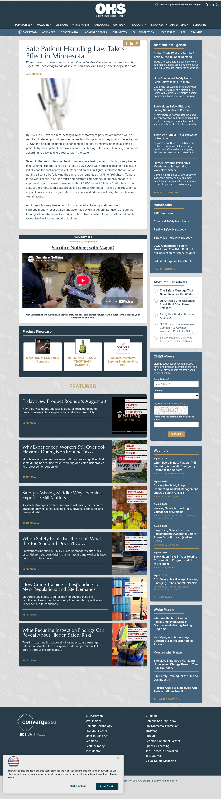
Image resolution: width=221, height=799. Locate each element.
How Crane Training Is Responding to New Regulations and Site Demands (60, 586)
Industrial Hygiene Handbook (173, 261)
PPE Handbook (163, 213)
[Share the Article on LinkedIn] (131, 43)
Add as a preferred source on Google (180, 4)
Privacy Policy (178, 403)
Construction (70, 32)
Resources (157, 24)
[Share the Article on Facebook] (126, 43)
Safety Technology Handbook (173, 237)
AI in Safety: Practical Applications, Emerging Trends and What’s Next (176, 581)
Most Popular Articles (170, 282)
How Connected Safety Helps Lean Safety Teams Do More (173, 80)
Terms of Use (129, 780)
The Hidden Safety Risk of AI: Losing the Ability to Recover (172, 108)
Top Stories (22, 24)
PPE (183, 32)
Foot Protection (134, 538)
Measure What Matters (168, 652)
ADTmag (151, 716)
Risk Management (137, 501)
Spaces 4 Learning (158, 746)
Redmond (91, 741)
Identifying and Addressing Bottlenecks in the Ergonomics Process (173, 640)
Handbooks (101, 24)
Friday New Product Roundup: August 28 (64, 401)
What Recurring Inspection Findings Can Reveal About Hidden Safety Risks (63, 632)
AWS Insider (93, 721)
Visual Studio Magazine (161, 761)
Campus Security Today (161, 721)
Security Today (95, 746)
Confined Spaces (96, 32)
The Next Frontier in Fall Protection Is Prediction (176, 136)
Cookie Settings (78, 786)
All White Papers (165, 699)
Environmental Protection (162, 726)
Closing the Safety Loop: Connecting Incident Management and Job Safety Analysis (176, 489)
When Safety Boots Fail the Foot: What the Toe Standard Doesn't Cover (61, 541)
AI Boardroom (94, 716)
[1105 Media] (31, 735)
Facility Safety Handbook (170, 229)
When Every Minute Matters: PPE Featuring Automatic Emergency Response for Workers (175, 466)
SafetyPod (30, 32)
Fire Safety (120, 32)
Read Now (29, 422)
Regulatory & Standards (133, 548)
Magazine (43, 24)
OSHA (129, 595)
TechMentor (93, 751)
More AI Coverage (166, 192)
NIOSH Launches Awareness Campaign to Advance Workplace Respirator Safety (177, 328)
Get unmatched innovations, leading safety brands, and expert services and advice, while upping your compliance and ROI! (83, 316)
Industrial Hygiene (131, 406)
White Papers (81, 24)
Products (136, 24)
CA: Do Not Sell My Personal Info (157, 780)
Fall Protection (143, 32)
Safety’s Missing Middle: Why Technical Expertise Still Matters (62, 495)
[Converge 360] (36, 723)
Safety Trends (133, 458)
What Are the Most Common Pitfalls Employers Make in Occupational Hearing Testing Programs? (173, 623)
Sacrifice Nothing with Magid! (83, 247)
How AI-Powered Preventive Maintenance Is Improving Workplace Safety (172, 166)
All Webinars (163, 597)
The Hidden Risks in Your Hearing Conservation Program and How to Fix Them (175, 560)
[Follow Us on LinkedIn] (212, 4)
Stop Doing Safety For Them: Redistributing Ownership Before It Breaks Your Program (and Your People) (176, 535)
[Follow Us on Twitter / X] (217, 4)
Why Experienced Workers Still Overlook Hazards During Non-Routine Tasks (63, 449)
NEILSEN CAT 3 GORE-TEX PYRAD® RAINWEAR (83, 361)
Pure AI (150, 736)
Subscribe (199, 24)
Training (196, 32)
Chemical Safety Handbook (171, 221)
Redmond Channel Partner (163, 741)
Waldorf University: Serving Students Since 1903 (123, 361)
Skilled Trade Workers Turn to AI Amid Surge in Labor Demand (174, 55)
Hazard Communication (134, 447)
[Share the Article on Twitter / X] (136, 43)
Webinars (62, 24)
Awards (118, 24)
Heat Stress (168, 32)
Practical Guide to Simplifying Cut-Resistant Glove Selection (176, 689)
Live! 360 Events (96, 731)
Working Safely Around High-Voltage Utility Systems (172, 510)
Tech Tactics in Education (162, 751)
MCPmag (151, 731)
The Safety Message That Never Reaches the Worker (177, 292)
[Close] (118, 758)
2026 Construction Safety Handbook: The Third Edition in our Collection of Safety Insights (174, 249)
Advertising (178, 24)
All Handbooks (164, 268)
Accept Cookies (107, 786)
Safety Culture (134, 412)
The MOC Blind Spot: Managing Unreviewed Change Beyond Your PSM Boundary (176, 664)
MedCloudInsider (96, 736)
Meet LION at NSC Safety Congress (42, 359)
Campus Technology (98, 726)
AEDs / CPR (48, 32)
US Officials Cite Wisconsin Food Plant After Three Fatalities (177, 304)
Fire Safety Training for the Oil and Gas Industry (176, 678)
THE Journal (154, 756)
